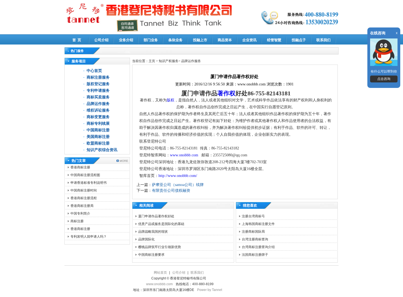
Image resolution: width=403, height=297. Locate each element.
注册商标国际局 (253, 232)
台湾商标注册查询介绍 (258, 247)
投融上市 (200, 40)
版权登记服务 (98, 84)
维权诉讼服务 (98, 110)
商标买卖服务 (98, 97)
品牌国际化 (146, 239)
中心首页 (94, 71)
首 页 (76, 40)
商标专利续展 (98, 123)
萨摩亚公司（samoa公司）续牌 (178, 185)
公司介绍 (101, 40)
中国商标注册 (98, 130)
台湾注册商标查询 (255, 239)
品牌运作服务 (98, 104)
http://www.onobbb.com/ (177, 176)
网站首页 (160, 272)
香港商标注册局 (81, 206)
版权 (170, 100)
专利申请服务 (98, 90)
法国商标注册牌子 (255, 255)
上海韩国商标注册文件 (258, 224)
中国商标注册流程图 (85, 175)
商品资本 (225, 40)
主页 (152, 61)
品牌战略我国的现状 (153, 232)
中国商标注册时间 (83, 190)
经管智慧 (274, 40)
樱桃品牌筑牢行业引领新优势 (159, 247)
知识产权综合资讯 (102, 150)
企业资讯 (249, 40)
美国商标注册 (98, 137)
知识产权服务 (168, 61)
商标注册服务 (98, 77)
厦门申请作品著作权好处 (156, 216)
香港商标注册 (80, 167)
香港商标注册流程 (83, 198)
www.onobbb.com (184, 155)
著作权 (226, 93)
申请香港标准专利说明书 (88, 183)
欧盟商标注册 (98, 143)
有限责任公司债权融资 (171, 190)
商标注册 (77, 221)
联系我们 (323, 40)
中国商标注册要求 (151, 255)
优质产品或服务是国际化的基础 (161, 224)
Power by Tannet (209, 290)
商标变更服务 (98, 117)
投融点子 (299, 40)
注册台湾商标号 (253, 216)
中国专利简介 (80, 213)
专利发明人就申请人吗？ (88, 236)
